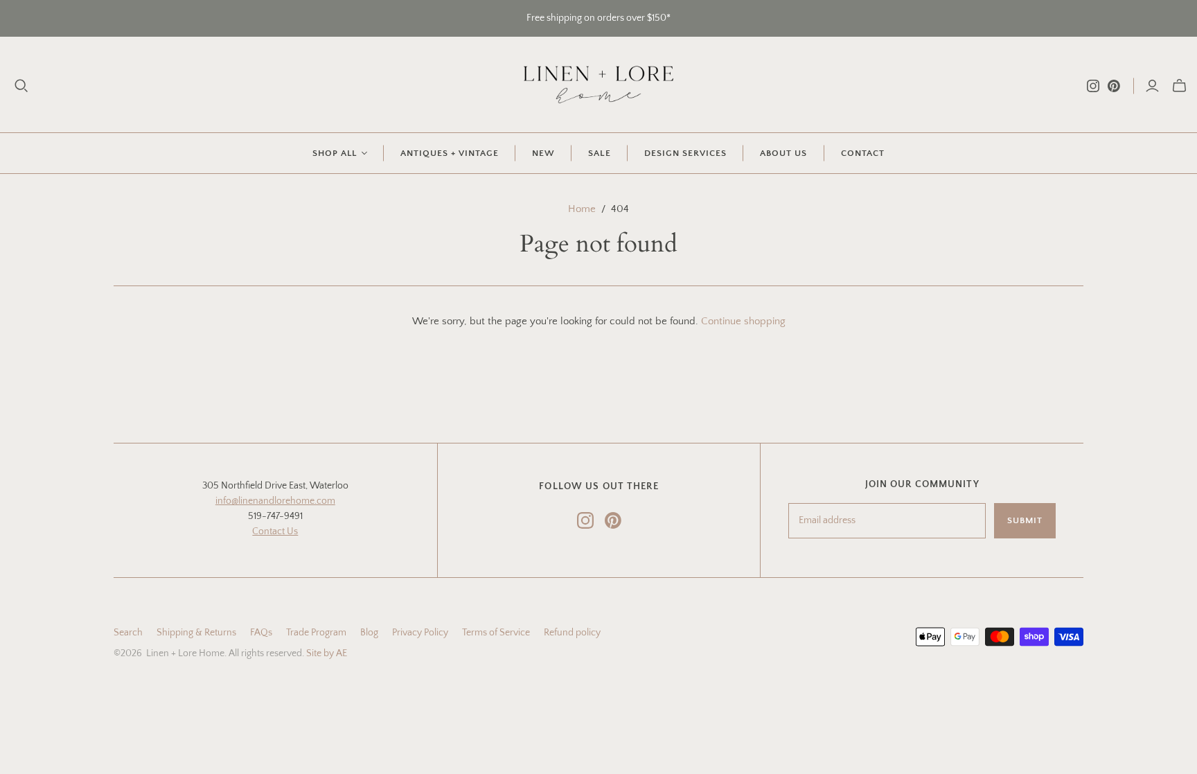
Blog (369, 632)
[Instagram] (1093, 86)
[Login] (1152, 86)
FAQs (261, 632)
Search (128, 632)
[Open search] (21, 86)
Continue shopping (743, 321)
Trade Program (316, 632)
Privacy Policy (420, 632)
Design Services (685, 153)
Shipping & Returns (196, 632)
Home (582, 209)
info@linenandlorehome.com (275, 501)
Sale (599, 153)
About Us (783, 153)
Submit (1025, 520)
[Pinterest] (1114, 86)
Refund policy (572, 632)
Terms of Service (496, 632)
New (543, 153)
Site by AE (326, 653)
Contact (863, 153)
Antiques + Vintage (449, 153)
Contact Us (275, 531)
